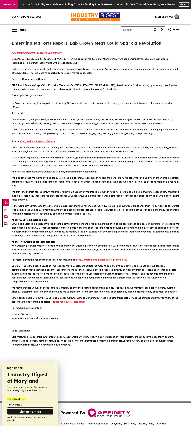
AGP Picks (9, 4)
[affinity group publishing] (6, 216)
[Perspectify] (6, 209)
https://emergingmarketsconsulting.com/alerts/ (101, 259)
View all (184, 4)
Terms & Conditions (97, 423)
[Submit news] (6, 202)
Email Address (16, 399)
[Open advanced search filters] (162, 30)
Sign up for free (30, 411)
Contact (161, 423)
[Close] (54, 365)
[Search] (155, 30)
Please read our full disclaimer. (68, 301)
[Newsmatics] (6, 223)
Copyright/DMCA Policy (123, 423)
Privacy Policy (146, 423)
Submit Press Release (72, 423)
